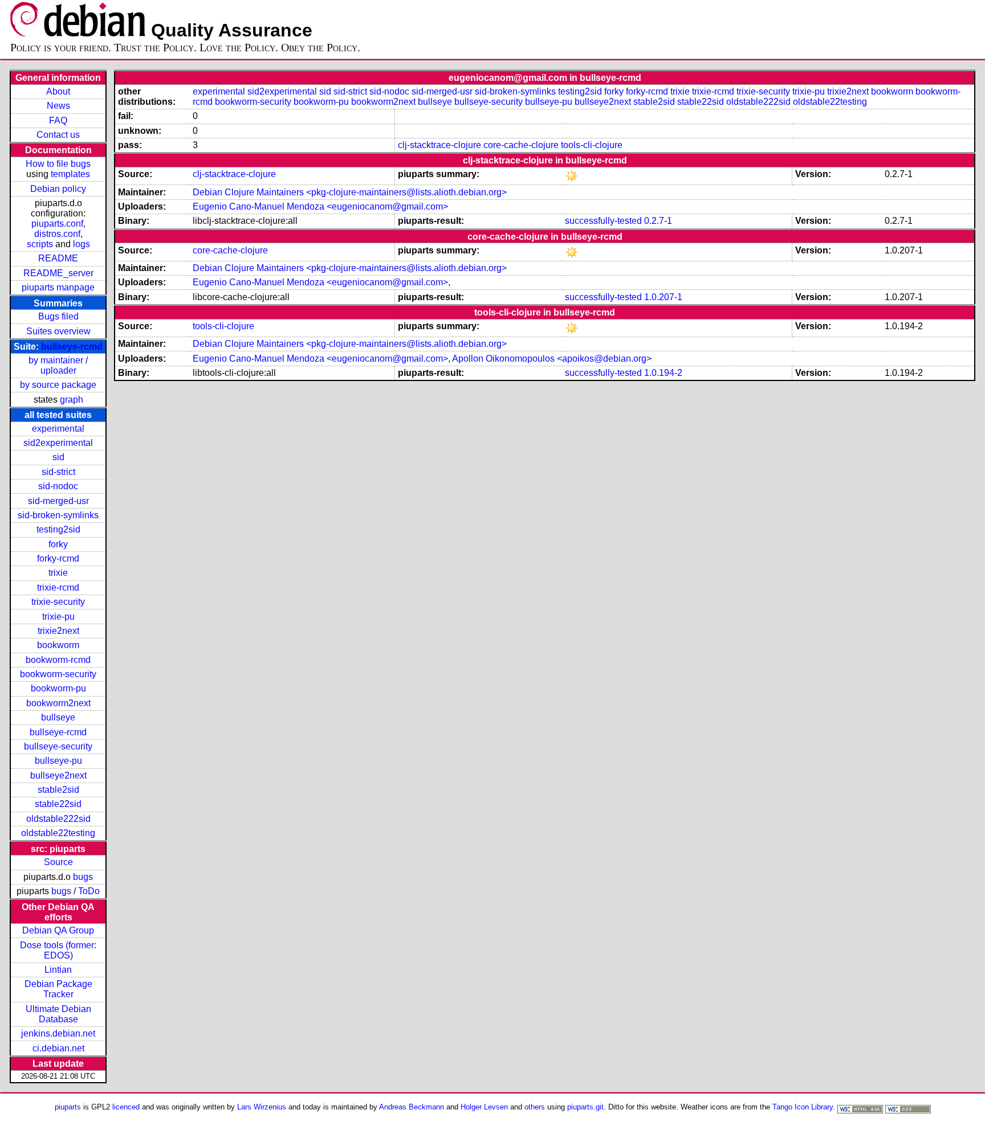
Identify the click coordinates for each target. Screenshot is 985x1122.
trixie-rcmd (58, 587)
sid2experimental (58, 443)
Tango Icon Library (802, 1107)
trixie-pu (58, 616)
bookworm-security (58, 674)
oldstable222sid (58, 819)
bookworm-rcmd (58, 660)
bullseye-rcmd (72, 346)
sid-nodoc (58, 486)
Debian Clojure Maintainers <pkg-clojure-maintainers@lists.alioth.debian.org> (350, 192)
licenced (126, 1107)
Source (58, 862)
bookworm (58, 645)
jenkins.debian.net (58, 1033)
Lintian (58, 969)
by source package (58, 385)
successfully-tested (603, 221)
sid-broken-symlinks (58, 515)
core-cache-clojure (521, 145)
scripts (40, 244)
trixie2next (58, 631)
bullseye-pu (58, 760)
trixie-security (58, 602)
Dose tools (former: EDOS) (58, 950)
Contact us (58, 135)
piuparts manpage (58, 287)
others (534, 1107)
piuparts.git (585, 1107)
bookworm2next (58, 703)
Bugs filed (58, 316)
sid (58, 457)
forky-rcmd (58, 558)
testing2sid (58, 529)
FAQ (58, 120)
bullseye (58, 717)
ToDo (89, 891)
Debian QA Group (58, 930)
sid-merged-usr (58, 501)
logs (81, 244)
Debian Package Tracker (58, 989)
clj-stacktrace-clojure (439, 145)
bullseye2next (58, 775)
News (58, 105)
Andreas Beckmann (411, 1107)
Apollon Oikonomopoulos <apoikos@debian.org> (552, 358)
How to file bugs (58, 164)
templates (70, 174)
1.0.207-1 (663, 297)
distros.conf (57, 234)
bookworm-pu (58, 688)
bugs (83, 877)
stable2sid (58, 790)
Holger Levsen (484, 1107)
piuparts (68, 1107)
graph (71, 399)
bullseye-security (58, 746)
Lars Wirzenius (261, 1107)
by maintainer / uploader (58, 365)
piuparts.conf (57, 223)
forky (58, 544)
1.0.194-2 (663, 373)
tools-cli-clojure (591, 145)
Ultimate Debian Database (58, 1014)
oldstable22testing (58, 833)
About (58, 91)
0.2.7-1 (658, 221)
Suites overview (58, 331)
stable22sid (58, 804)
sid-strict (58, 472)
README (58, 258)
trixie (58, 573)
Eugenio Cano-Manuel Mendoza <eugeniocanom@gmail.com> (320, 206)
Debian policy (58, 189)
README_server (58, 273)
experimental (58, 428)
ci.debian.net (58, 1048)
